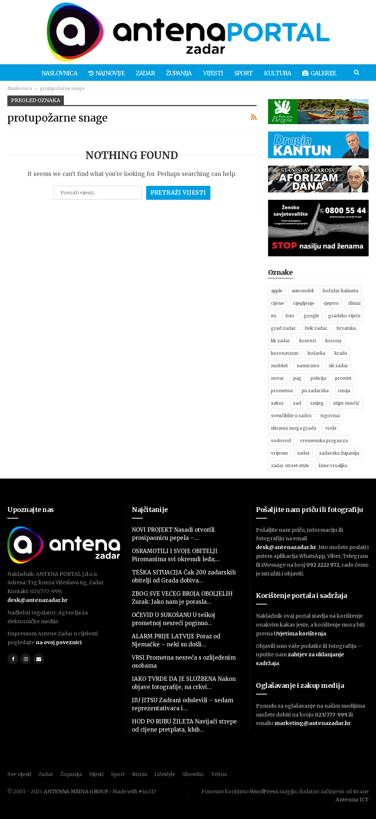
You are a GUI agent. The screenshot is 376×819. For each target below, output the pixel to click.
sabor (277, 403)
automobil (303, 290)
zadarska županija (339, 453)
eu (273, 315)
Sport (243, 73)
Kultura (277, 73)
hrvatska (346, 328)
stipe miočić (346, 403)
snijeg (317, 403)
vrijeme (279, 453)
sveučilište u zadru (291, 415)
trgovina (330, 415)
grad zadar (283, 328)
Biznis (139, 774)
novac (277, 378)
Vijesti (213, 73)
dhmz (354, 303)
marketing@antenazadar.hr (312, 723)
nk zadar (338, 365)
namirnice (308, 365)
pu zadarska (315, 390)
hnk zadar (316, 328)
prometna (282, 390)
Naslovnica (59, 73)
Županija (179, 73)
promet (343, 378)
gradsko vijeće (344, 315)
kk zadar (280, 340)
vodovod (281, 440)
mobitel (279, 365)
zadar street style (290, 465)
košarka (316, 353)
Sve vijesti (19, 774)
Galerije (323, 73)
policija (318, 378)
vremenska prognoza (324, 440)
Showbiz (193, 774)
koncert (307, 340)
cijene (277, 303)
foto (289, 315)
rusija (344, 390)
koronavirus (285, 353)
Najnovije (109, 73)
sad (297, 403)
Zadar (145, 73)
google (311, 315)
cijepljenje (303, 303)
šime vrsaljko (333, 465)
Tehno (219, 774)
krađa (341, 353)
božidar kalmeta (340, 290)
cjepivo (331, 303)
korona (333, 340)
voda (330, 428)
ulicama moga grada (293, 428)
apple (276, 290)
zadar (303, 453)
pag (297, 378)
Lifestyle (164, 774)
